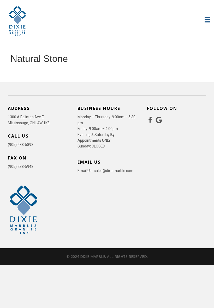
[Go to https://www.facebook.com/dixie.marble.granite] (150, 120)
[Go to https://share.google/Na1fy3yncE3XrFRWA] (159, 120)
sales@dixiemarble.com (113, 171)
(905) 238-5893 (20, 145)
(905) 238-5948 (20, 166)
